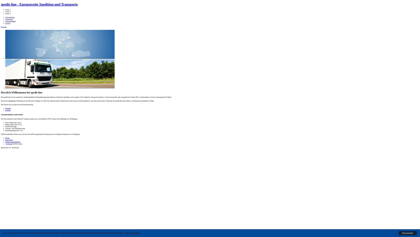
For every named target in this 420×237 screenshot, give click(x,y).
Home (7, 138)
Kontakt (3, 27)
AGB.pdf (9, 144)
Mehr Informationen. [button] (132, 233)
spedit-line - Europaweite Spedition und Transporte (39, 4)
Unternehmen (10, 17)
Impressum (9, 140)
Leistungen (9, 19)
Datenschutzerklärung (12, 142)
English (7, 110)
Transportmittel (10, 21)
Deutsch (8, 108)
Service (7, 23)
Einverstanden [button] (407, 233)
